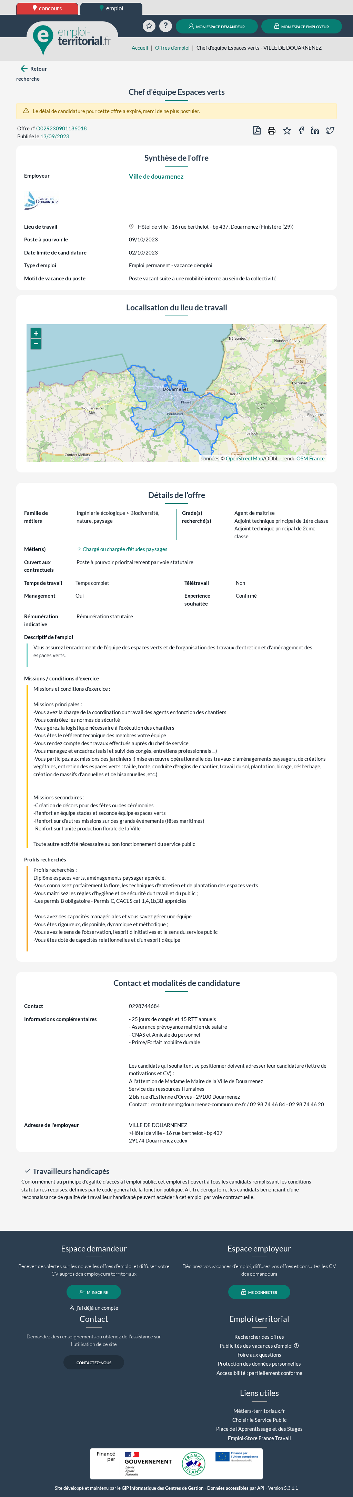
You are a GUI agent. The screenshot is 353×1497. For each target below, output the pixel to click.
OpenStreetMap (244, 458)
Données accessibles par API (235, 1488)
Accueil (140, 47)
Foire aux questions (259, 1354)
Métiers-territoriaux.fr (259, 1411)
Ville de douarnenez (156, 176)
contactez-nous (94, 1362)
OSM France (310, 458)
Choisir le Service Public (259, 1420)
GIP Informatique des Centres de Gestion (162, 1488)
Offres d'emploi (172, 47)
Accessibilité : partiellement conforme (259, 1373)
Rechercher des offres (259, 1337)
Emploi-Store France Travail (259, 1438)
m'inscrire (97, 1292)
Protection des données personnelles (259, 1363)
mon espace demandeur (220, 26)
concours (50, 8)
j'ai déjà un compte (96, 1308)
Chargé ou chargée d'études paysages (125, 549)
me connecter (262, 1292)
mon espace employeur (304, 26)
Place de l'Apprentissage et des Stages (259, 1429)
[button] (36, 333)
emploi (114, 8)
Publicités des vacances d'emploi (256, 1346)
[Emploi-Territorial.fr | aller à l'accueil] (72, 40)
